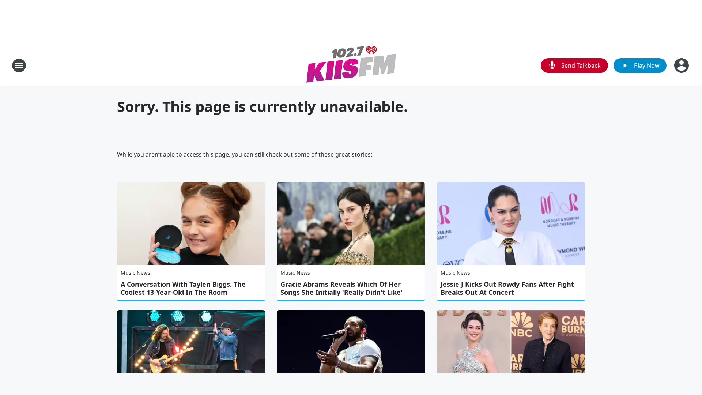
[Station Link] (351, 65)
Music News (135, 272)
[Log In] (682, 65)
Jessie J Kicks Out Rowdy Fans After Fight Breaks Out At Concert (507, 288)
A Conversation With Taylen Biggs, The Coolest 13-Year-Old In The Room (183, 288)
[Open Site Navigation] (19, 65)
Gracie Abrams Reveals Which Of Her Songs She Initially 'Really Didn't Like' (341, 288)
